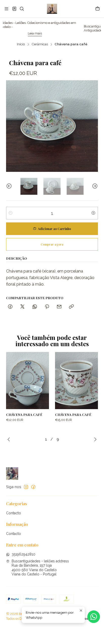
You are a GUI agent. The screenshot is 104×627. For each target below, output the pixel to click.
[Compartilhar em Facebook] (10, 306)
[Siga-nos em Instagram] (26, 486)
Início (21, 44)
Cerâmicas (40, 44)
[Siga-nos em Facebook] (33, 486)
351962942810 (23, 554)
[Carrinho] (97, 9)
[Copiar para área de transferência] (71, 306)
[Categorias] (14, 9)
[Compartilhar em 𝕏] (22, 306)
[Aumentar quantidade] (93, 213)
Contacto (13, 513)
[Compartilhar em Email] (59, 306)
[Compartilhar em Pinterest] (47, 306)
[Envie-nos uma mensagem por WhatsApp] (93, 616)
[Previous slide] (10, 186)
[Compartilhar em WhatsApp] (35, 306)
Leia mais (17, 33)
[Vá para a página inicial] (52, 9)
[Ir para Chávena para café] (27, 380)
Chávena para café (24, 414)
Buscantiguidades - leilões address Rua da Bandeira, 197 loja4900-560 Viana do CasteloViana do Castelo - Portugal (40, 567)
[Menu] (6, 9)
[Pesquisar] (21, 9)
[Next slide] (94, 186)
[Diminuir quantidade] (10, 213)
